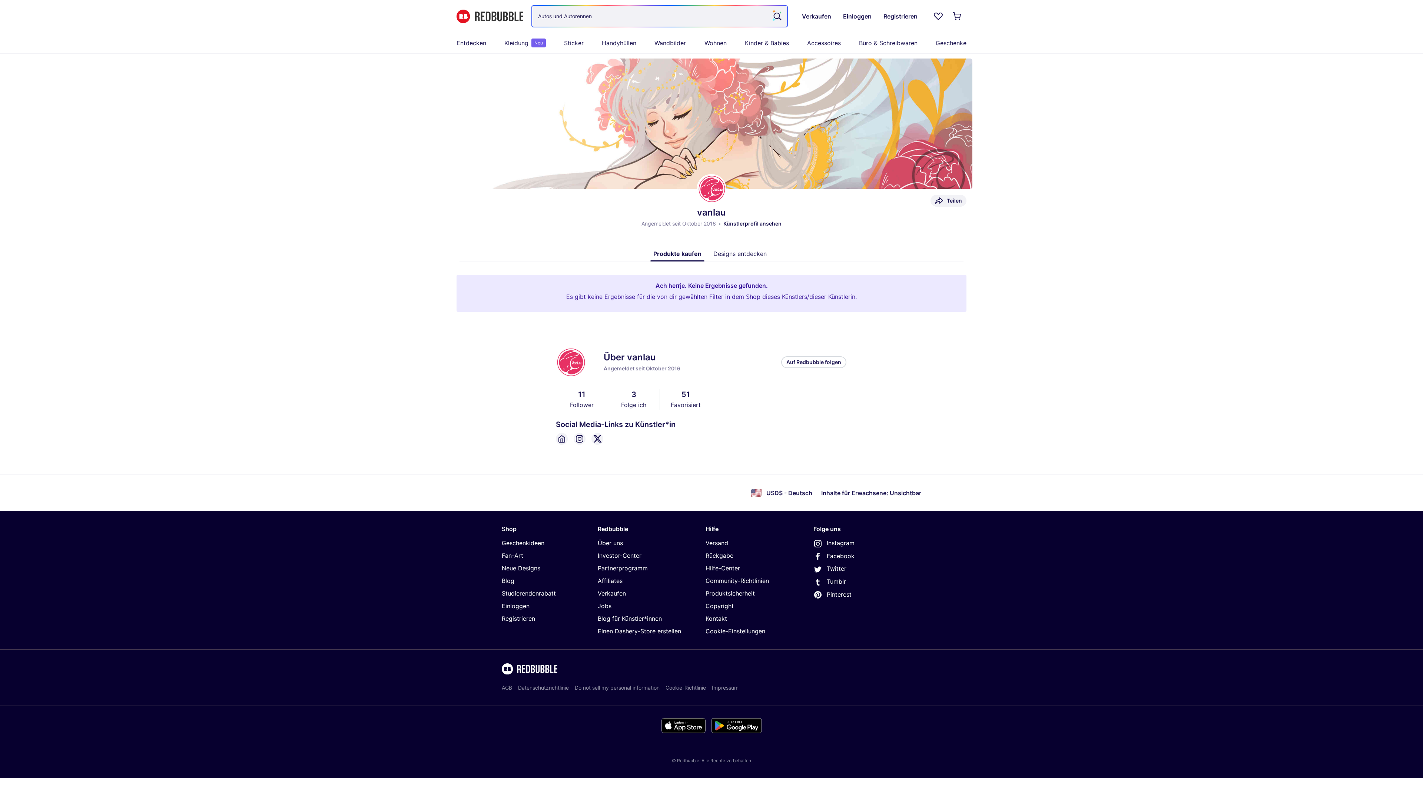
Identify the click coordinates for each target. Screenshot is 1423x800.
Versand (717, 543)
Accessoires (824, 43)
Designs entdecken (740, 253)
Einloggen (516, 606)
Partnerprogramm (623, 568)
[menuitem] (471, 43)
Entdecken (471, 43)
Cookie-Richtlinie (686, 687)
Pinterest (839, 594)
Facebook (841, 556)
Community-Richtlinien (737, 580)
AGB (507, 687)
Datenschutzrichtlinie (543, 687)
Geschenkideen (523, 543)
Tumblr (836, 581)
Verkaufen (612, 593)
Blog (508, 580)
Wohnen (715, 43)
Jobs (604, 606)
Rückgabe (719, 555)
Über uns (610, 543)
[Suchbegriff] (776, 16)
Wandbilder (670, 43)
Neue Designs (521, 568)
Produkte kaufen (677, 253)
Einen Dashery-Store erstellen (639, 631)
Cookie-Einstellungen (735, 631)
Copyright (720, 606)
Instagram (841, 543)
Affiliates (610, 580)
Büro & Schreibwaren (888, 43)
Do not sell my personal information (617, 687)
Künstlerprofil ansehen (752, 223)
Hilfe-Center (723, 568)
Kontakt (716, 618)
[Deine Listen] (938, 16)
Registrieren (518, 618)
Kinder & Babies (767, 43)
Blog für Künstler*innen (630, 618)
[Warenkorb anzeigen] (957, 16)
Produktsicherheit (730, 593)
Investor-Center (619, 555)
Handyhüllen (619, 43)
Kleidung (523, 43)
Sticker (574, 43)
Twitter (836, 568)
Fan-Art (512, 555)
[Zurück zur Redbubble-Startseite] (490, 16)
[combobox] (659, 16)
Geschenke (951, 43)
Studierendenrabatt (529, 593)
